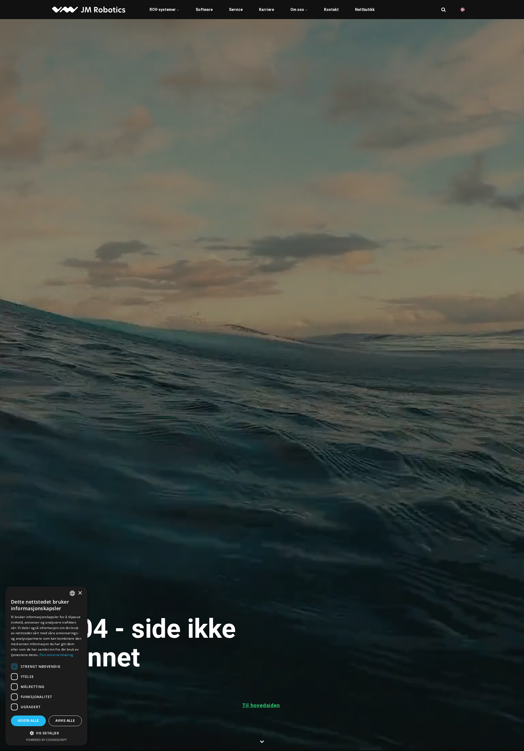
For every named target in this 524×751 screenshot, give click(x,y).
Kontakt (331, 9)
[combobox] (72, 593)
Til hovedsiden (261, 705)
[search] (443, 9)
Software (204, 9)
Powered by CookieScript (46, 740)
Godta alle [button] (28, 720)
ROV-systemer (163, 9)
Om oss (297, 9)
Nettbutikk (365, 9)
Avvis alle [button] (65, 720)
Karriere (266, 9)
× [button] (80, 593)
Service (236, 9)
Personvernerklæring (56, 654)
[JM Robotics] (88, 9)
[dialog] (46, 666)
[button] (46, 733)
